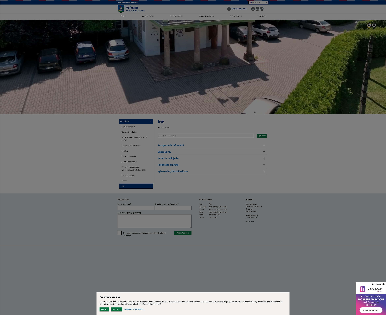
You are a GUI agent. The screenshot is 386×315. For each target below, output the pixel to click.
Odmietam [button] (116, 309)
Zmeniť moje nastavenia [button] (133, 309)
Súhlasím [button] (104, 309)
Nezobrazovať (377, 284)
